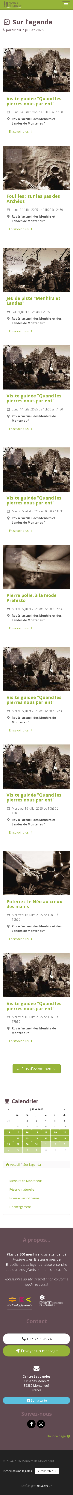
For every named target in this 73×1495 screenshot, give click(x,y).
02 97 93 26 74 (38, 1338)
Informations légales (17, 1471)
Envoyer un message (39, 1350)
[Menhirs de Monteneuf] (13, 4)
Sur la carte (38, 1400)
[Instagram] (41, 1424)
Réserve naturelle (21, 1189)
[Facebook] (31, 1424)
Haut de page (56, 1436)
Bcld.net (42, 1485)
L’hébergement (20, 1207)
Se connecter (45, 1471)
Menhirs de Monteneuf (25, 1181)
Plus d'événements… (38, 1068)
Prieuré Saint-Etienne (24, 1198)
